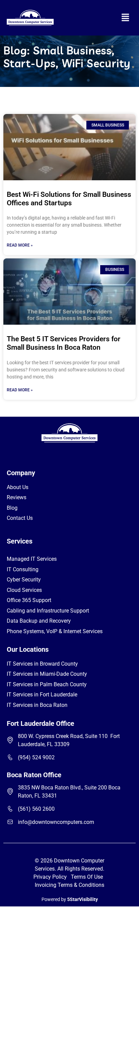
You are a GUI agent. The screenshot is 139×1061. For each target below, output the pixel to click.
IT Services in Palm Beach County (47, 684)
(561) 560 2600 (36, 809)
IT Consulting (22, 569)
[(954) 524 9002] (10, 757)
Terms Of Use (88, 877)
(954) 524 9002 (36, 757)
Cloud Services (24, 590)
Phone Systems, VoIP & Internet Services (55, 631)
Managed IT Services (32, 559)
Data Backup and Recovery (39, 621)
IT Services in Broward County (42, 664)
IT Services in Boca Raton (37, 705)
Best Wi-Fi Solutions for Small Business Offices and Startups (69, 198)
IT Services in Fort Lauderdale (42, 694)
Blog (12, 508)
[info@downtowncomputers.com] (10, 821)
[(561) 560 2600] (10, 808)
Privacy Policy (50, 877)
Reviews (16, 497)
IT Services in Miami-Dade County (47, 674)
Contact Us (20, 518)
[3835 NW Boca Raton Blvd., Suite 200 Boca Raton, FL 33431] (10, 791)
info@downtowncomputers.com (56, 822)
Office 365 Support (29, 600)
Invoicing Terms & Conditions (69, 885)
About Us (17, 487)
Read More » (20, 245)
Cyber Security (24, 579)
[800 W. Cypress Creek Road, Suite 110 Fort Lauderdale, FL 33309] (10, 740)
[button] (125, 17)
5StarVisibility (82, 899)
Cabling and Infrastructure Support (48, 610)
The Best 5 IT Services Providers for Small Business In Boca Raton (63, 343)
